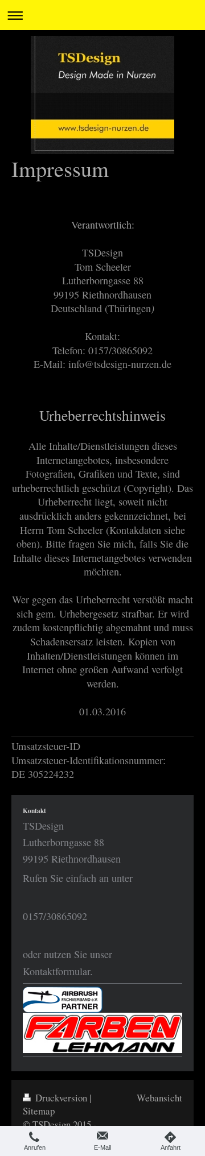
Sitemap (39, 1110)
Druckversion (61, 1097)
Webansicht (159, 1097)
